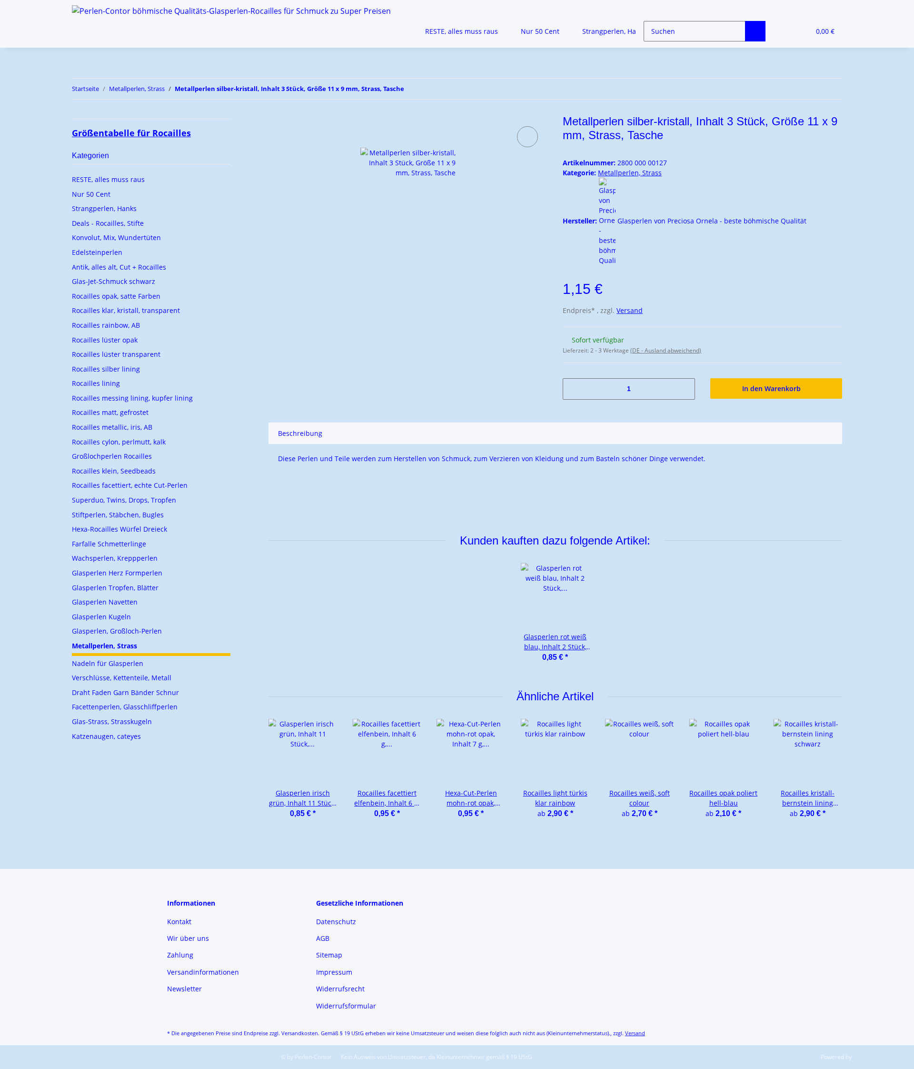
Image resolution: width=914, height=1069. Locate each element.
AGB (322, 938)
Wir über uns (188, 938)
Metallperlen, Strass (630, 172)
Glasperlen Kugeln (101, 616)
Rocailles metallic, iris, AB (112, 427)
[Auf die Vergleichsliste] (527, 136)
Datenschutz (336, 921)
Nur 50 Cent (91, 194)
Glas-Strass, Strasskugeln (112, 721)
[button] (783, 31)
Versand (629, 310)
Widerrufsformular (346, 1005)
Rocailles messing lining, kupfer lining (132, 398)
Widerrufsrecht (340, 988)
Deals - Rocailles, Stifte (108, 223)
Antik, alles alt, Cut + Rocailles (119, 267)
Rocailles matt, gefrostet (110, 412)
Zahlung (180, 954)
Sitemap (329, 954)
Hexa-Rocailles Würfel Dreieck (119, 529)
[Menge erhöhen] (684, 389)
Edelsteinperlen (97, 252)
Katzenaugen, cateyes (106, 736)
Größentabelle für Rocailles (131, 133)
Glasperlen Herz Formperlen (117, 572)
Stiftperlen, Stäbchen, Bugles (118, 514)
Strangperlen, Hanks (104, 208)
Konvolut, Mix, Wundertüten (116, 237)
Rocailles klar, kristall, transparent (126, 310)
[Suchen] (755, 31)
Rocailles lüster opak (105, 339)
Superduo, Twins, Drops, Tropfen (124, 499)
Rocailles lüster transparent (116, 354)
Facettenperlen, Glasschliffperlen (125, 706)
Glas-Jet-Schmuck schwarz (113, 281)
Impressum (334, 972)
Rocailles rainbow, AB (106, 325)
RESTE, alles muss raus (108, 179)
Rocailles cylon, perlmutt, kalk (119, 441)
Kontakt (179, 921)
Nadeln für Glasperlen (107, 663)
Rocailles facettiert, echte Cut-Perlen (130, 485)
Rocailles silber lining (106, 368)
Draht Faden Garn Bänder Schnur (125, 692)
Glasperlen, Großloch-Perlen (117, 630)
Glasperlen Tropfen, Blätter (115, 587)
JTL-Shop (864, 1057)
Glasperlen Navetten (105, 601)
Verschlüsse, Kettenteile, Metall (121, 677)
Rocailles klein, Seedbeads (114, 470)
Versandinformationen (203, 972)
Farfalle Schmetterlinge (109, 543)
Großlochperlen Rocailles (112, 456)
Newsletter (184, 988)
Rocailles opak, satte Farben (116, 296)
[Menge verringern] (573, 389)
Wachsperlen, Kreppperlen (115, 558)
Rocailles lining (96, 383)
